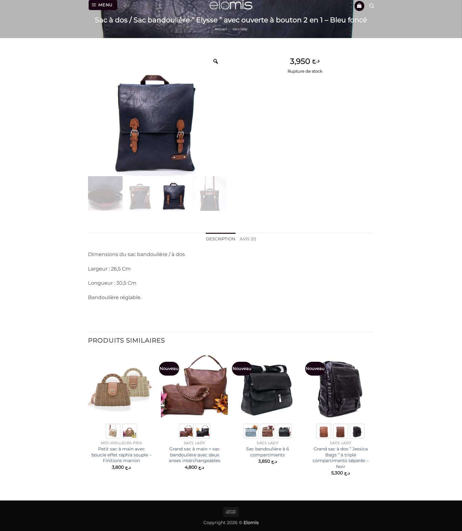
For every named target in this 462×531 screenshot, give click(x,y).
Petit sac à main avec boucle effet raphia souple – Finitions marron (121, 454)
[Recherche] (371, 6)
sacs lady (240, 29)
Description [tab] (221, 239)
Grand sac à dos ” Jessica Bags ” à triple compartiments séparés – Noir (341, 457)
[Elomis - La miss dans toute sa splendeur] (231, 4)
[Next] (373, 422)
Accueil (221, 29)
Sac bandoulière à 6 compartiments (267, 452)
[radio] (113, 431)
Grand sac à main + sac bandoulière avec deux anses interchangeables (194, 454)
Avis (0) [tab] (248, 239)
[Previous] (88, 422)
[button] (103, 5)
